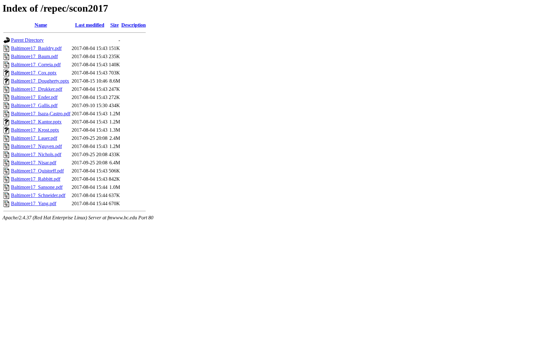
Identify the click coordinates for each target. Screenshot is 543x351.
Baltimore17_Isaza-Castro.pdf (40, 113)
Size (114, 25)
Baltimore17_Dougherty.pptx (40, 81)
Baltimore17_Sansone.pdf (37, 187)
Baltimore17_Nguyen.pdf (36, 146)
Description (133, 25)
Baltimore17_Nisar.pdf (33, 162)
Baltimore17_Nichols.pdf (36, 154)
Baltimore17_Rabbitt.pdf (35, 179)
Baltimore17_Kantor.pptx (36, 121)
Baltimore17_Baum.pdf (34, 56)
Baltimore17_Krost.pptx (35, 130)
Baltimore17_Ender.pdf (34, 97)
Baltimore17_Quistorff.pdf (37, 170)
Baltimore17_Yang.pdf (33, 203)
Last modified (89, 25)
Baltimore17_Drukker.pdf (36, 89)
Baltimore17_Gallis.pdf (34, 105)
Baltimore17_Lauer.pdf (34, 138)
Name (41, 25)
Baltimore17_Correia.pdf (36, 64)
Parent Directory (27, 40)
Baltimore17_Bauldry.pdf (36, 48)
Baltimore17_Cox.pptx (34, 72)
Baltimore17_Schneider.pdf (38, 195)
